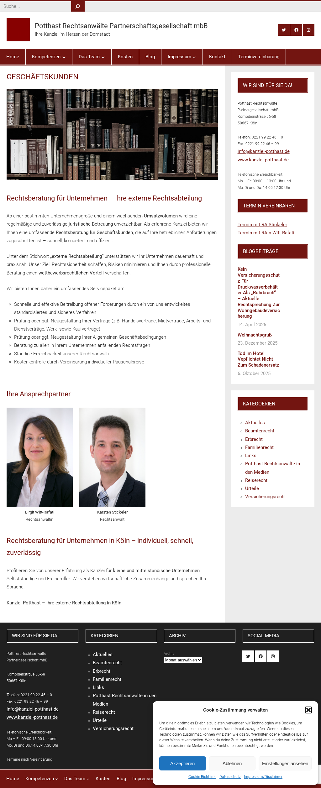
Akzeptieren (182, 763)
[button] (308, 710)
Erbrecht (254, 439)
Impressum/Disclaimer (263, 777)
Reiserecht (256, 480)
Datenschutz (230, 777)
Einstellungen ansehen (285, 763)
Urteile (252, 488)
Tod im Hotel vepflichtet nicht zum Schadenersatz (258, 359)
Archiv (169, 653)
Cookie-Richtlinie (202, 777)
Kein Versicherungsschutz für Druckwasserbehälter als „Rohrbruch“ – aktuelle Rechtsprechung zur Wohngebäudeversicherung (259, 292)
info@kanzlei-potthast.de (264, 151)
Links (250, 455)
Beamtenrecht (259, 431)
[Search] (78, 6)
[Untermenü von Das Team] (103, 57)
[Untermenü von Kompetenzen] (64, 57)
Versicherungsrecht (265, 496)
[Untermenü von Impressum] (194, 57)
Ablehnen (232, 763)
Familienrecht (259, 447)
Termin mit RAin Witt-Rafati (266, 233)
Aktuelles (255, 422)
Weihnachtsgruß (255, 335)
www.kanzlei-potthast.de (263, 160)
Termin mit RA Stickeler (262, 224)
